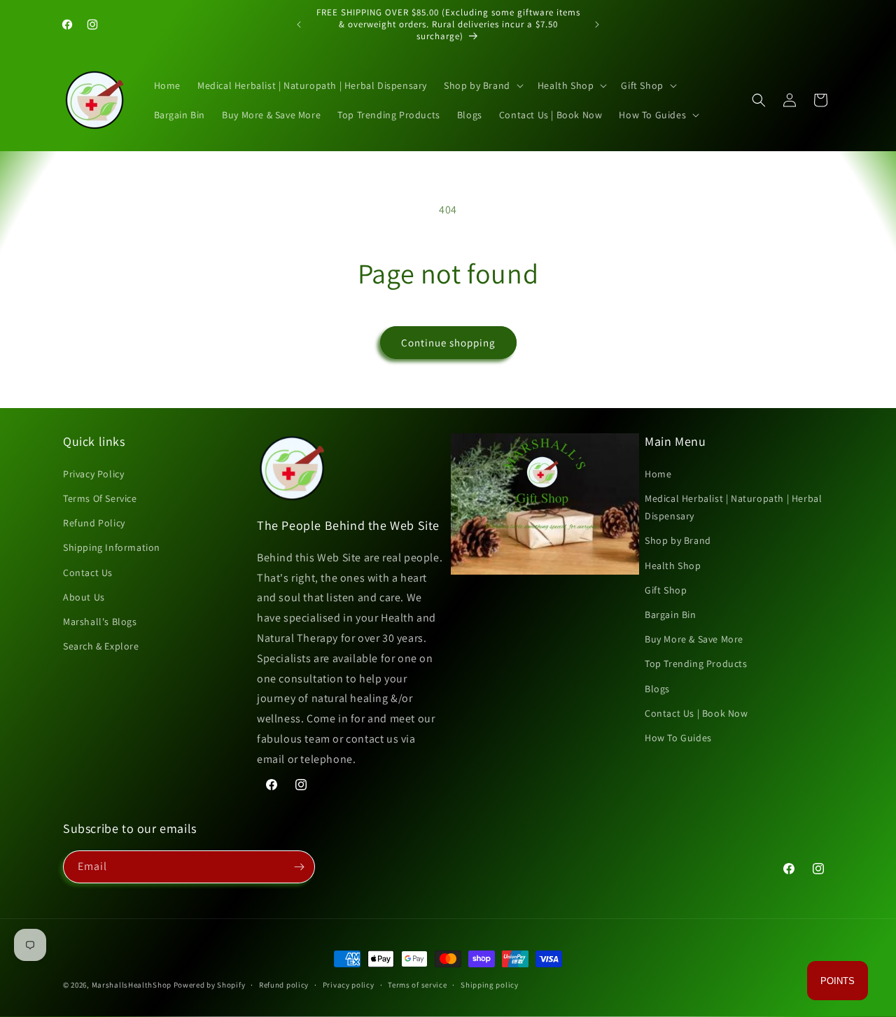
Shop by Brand (678, 540)
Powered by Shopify (210, 985)
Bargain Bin (670, 614)
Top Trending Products (696, 663)
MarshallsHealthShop (132, 985)
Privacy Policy (93, 474)
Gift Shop (666, 590)
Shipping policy (490, 985)
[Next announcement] (597, 24)
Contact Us (88, 572)
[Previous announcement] (299, 24)
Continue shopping (448, 342)
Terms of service (417, 985)
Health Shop (673, 565)
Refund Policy (94, 523)
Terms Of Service (100, 498)
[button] (482, 85)
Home (658, 474)
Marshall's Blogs (100, 621)
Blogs (657, 688)
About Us (84, 597)
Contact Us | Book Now (696, 713)
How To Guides (678, 737)
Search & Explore (101, 646)
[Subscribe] (299, 866)
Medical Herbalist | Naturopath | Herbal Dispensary (733, 507)
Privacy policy (348, 985)
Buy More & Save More (694, 639)
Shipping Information (111, 547)
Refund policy (284, 985)
